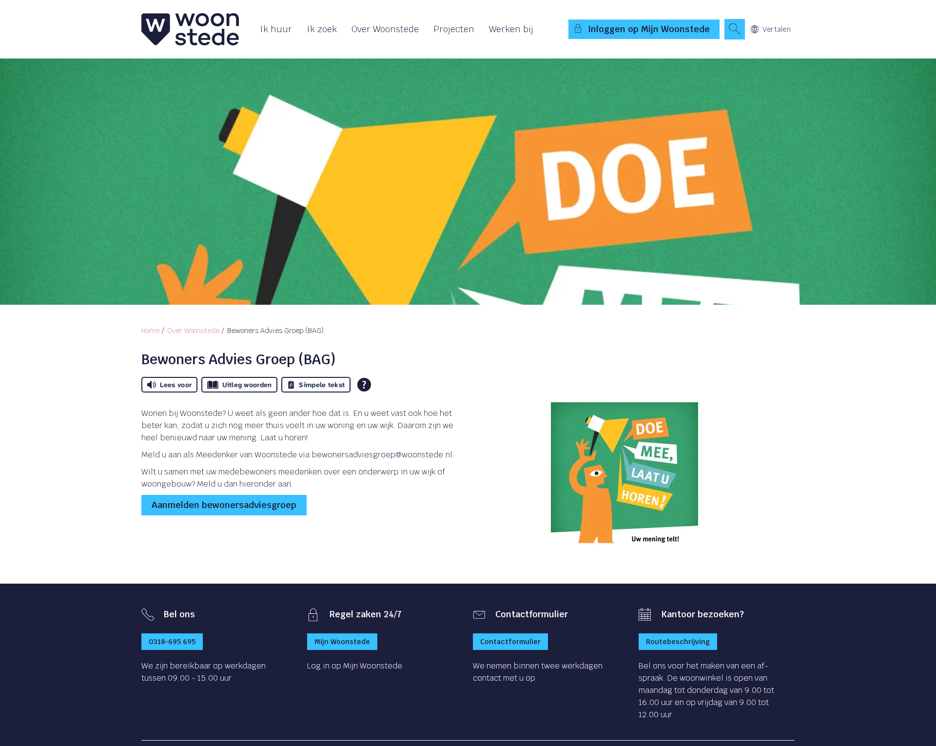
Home (150, 330)
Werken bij (511, 29)
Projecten (453, 29)
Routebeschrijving (678, 641)
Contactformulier (510, 641)
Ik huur (276, 29)
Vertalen (776, 29)
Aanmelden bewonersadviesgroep (224, 504)
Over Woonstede (385, 29)
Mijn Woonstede (342, 641)
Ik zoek (322, 29)
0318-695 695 (172, 641)
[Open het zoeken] (734, 29)
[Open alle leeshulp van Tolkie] (364, 385)
